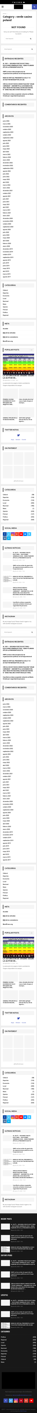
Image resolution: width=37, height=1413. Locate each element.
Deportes (6, 293)
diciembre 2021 (8, 190)
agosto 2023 (7, 140)
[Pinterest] (19, 2)
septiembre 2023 (8, 138)
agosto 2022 (7, 171)
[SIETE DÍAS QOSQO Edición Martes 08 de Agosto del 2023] (26, 412)
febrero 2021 (7, 213)
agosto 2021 (7, 196)
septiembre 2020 (8, 227)
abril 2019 (6, 271)
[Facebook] (6, 1401)
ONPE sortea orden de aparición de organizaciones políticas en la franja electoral (23, 567)
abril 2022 (6, 182)
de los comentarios (10, 337)
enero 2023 (6, 160)
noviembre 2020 (8, 221)
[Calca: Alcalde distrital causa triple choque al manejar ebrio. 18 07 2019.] (26, 394)
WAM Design (23, 1411)
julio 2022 (6, 174)
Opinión (5, 307)
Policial (5, 309)
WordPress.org (8, 341)
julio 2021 (6, 199)
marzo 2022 (6, 185)
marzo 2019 (6, 274)
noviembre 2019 (8, 252)
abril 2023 (6, 151)
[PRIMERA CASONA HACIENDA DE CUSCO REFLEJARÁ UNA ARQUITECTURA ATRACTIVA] (10, 394)
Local (4, 298)
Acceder (5, 328)
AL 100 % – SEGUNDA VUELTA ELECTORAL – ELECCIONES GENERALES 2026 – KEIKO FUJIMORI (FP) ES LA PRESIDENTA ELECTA (18, 65)
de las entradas (9, 333)
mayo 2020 (6, 238)
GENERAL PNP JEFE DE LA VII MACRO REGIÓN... (10, 419)
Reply (12, 439)
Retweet (18, 439)
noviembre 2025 (8, 126)
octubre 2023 (7, 135)
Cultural (5, 290)
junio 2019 (6, 265)
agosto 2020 (7, 229)
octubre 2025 (7, 129)
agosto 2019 (7, 260)
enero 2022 (6, 188)
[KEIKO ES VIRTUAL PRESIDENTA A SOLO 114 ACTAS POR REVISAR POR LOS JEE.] (7, 579)
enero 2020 (6, 246)
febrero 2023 (7, 157)
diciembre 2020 (8, 218)
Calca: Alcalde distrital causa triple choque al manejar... (26, 401)
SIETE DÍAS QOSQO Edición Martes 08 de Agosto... (25, 419)
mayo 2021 (6, 204)
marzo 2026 (6, 124)
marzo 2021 (6, 210)
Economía (6, 296)
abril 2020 (6, 240)
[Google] (21, 2)
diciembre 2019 (8, 249)
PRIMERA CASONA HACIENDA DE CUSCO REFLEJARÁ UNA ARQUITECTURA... (9, 402)
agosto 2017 (7, 277)
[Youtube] (24, 2)
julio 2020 (6, 232)
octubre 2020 (7, 224)
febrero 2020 (7, 243)
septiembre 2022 (8, 168)
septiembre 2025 (8, 132)
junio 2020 (6, 235)
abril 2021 (6, 207)
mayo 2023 (6, 149)
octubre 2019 (7, 254)
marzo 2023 (6, 154)
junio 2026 (6, 121)
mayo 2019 (6, 268)
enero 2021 (6, 215)
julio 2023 (6, 143)
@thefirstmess (18, 481)
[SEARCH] (32, 49)
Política (5, 312)
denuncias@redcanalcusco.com (22, 1395)
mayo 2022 (6, 179)
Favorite (24, 439)
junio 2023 (6, 146)
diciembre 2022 (8, 163)
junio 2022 (6, 176)
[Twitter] (14, 2)
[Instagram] (17, 2)
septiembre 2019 (8, 257)
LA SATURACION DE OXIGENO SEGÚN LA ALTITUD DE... (18, 377)
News (4, 304)
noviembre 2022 (8, 165)
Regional (5, 315)
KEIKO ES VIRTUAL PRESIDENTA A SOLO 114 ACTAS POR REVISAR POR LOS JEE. (23, 578)
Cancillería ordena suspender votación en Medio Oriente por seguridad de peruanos (22, 604)
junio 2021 (6, 201)
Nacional (5, 301)
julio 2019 (6, 263)
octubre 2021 (7, 193)
